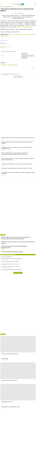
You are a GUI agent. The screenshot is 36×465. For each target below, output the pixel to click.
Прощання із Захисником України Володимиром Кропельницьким (14, 246)
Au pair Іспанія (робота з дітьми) (9, 380)
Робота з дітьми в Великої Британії (10, 353)
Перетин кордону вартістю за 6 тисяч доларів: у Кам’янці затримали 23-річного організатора (17, 159)
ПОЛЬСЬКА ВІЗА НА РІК (7, 401)
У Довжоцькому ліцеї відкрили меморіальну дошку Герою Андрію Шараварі (17, 142)
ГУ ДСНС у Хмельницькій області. (24, 27)
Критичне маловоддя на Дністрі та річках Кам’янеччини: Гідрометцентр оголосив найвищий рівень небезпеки (14, 153)
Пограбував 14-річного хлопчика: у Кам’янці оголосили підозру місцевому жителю (16, 148)
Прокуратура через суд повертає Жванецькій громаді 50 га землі (16, 168)
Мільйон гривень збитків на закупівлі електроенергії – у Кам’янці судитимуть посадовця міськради (16, 237)
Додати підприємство (18, 272)
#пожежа (1, 40)
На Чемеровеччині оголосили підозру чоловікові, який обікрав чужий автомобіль (17, 173)
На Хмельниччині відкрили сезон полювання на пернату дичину (16, 164)
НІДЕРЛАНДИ (5, 358)
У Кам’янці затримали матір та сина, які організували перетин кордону (18, 242)
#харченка (5, 40)
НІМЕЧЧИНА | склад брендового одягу (11, 406)
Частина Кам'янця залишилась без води (12, 252)
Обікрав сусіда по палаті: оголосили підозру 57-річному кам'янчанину (18, 137)
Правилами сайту (17, 74)
